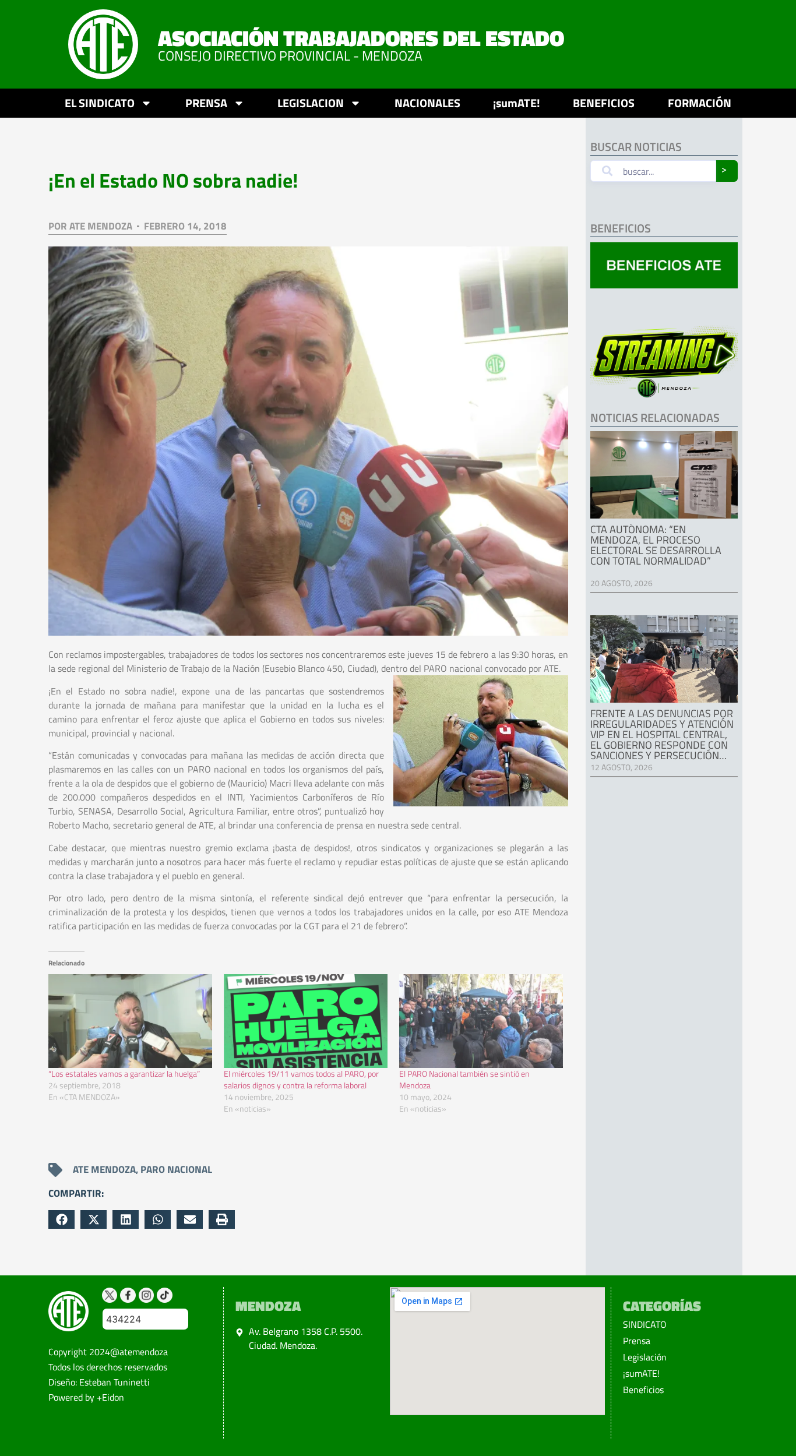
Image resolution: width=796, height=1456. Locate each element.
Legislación (645, 1357)
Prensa (636, 1341)
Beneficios (643, 1390)
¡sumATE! (516, 103)
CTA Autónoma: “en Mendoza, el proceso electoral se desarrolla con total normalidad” (655, 545)
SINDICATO (645, 1324)
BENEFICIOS (604, 103)
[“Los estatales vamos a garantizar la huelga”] (130, 1021)
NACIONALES (427, 103)
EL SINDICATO (100, 103)
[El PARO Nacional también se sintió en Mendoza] (481, 1021)
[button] (61, 1219)
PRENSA (206, 103)
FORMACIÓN (699, 103)
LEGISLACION (310, 103)
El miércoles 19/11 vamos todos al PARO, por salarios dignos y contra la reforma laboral (301, 1079)
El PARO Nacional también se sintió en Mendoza (464, 1079)
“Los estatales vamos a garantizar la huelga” (124, 1073)
